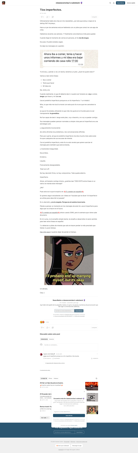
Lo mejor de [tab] (44, 378)
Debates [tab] (56, 378)
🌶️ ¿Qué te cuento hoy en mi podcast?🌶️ (51, 385)
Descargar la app (76, 445)
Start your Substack (63, 445)
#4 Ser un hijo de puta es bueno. (51, 383)
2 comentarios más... (45, 370)
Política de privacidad (79, 421)
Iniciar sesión (131, 3)
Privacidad (66, 441)
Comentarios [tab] (44, 339)
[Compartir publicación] (113, 2)
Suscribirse (120, 3)
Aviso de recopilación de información (63, 421)
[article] (69, 386)
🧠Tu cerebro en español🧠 (74, 192)
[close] (84, 391)
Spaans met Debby (48, 354)
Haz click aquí (45, 232)
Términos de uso (69, 419)
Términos (72, 441)
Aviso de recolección (81, 441)
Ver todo (43, 417)
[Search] (110, 2)
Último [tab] (50, 378)
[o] (91, 386)
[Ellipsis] (97, 354)
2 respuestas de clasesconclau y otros (55, 363)
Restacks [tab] (51, 339)
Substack (60, 449)
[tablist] (47, 339)
